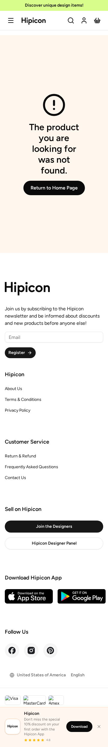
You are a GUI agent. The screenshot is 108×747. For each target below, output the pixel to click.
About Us (13, 388)
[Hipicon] (34, 21)
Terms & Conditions (23, 399)
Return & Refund (20, 456)
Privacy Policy (17, 410)
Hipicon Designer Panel (54, 543)
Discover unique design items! (54, 5)
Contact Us (15, 477)
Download (79, 726)
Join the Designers (54, 526)
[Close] (99, 726)
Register (16, 352)
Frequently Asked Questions (31, 466)
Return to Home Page (54, 188)
